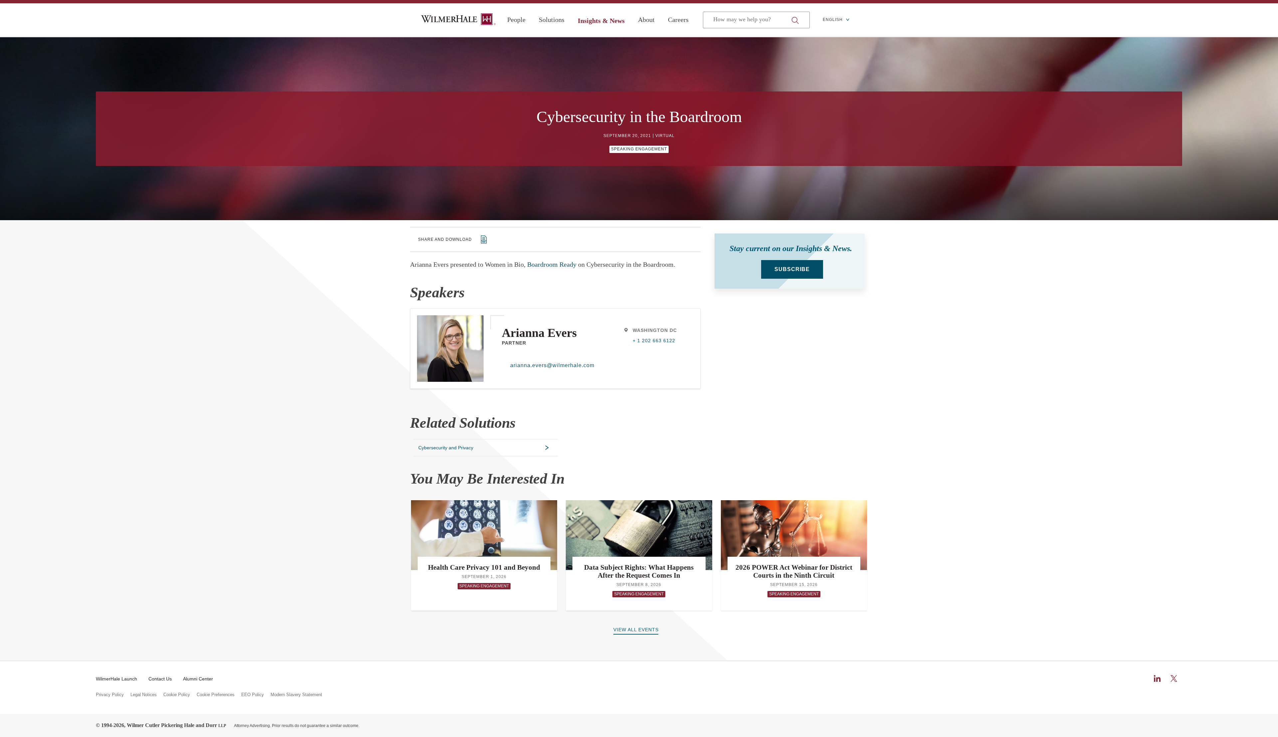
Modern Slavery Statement (296, 694)
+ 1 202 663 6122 (654, 340)
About (646, 19)
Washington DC (655, 330)
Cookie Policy (176, 694)
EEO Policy (252, 694)
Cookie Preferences (216, 694)
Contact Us (160, 678)
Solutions (551, 19)
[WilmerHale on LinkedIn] (1157, 678)
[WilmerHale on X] (1174, 678)
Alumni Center (198, 678)
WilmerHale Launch (116, 678)
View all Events (636, 629)
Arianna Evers (539, 333)
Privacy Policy (110, 694)
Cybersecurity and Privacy (445, 447)
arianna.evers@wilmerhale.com (549, 365)
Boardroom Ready (551, 264)
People (516, 19)
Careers (678, 19)
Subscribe (792, 269)
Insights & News (601, 20)
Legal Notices (143, 694)
